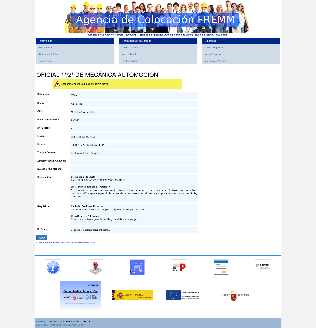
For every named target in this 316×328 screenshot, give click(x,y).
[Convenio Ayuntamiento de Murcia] (81, 295)
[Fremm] (263, 267)
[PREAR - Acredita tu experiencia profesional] (137, 267)
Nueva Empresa (213, 54)
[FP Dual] (179, 267)
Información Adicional (216, 61)
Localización (45, 61)
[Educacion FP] (132, 295)
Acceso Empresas (214, 47)
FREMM (40, 321)
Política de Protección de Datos (66, 324)
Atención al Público (49, 54)
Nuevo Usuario (129, 54)
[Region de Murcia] (235, 295)
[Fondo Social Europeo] (184, 295)
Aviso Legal (42, 324)
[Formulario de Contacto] (221, 267)
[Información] (53, 267)
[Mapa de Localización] (95, 267)
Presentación (46, 47)
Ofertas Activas (129, 61)
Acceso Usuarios (130, 47)
